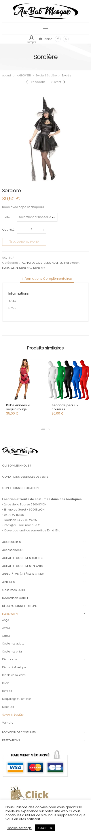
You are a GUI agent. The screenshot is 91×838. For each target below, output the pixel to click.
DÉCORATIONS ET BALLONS (20, 606)
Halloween (72, 263)
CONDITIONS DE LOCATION (20, 488)
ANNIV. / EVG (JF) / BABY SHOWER (24, 574)
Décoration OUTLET (15, 598)
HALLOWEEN (24, 75)
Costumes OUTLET (14, 590)
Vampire (7, 722)
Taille (6, 217)
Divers (5, 683)
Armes (6, 628)
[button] (43, 429)
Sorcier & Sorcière (46, 75)
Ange (5, 620)
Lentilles (7, 691)
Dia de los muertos (14, 675)
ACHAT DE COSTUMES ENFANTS (22, 566)
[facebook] (58, 39)
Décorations (9, 659)
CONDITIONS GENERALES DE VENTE (25, 477)
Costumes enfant (13, 651)
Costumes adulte (13, 643)
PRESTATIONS (11, 740)
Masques (8, 707)
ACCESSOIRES (11, 542)
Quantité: (8, 229)
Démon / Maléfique (14, 667)
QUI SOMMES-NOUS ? (17, 465)
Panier (47, 39)
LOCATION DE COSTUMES (19, 732)
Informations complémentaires (47, 278)
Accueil (6, 75)
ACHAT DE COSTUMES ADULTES (42, 263)
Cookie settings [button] (19, 828)
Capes (6, 636)
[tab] (47, 279)
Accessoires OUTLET (16, 550)
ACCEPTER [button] (45, 828)
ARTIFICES (8, 582)
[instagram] (66, 39)
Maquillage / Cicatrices (16, 699)
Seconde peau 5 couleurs (65, 407)
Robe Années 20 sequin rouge (18, 407)
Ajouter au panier (26, 241)
